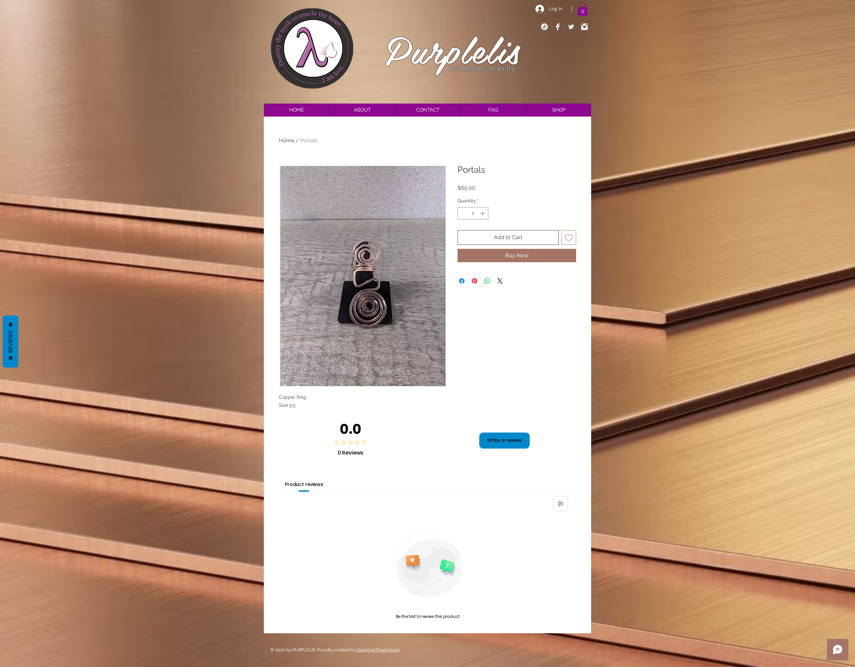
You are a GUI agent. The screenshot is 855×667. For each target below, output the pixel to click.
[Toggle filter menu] (560, 503)
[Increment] (483, 213)
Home (286, 140)
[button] (582, 8)
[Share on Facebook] (462, 281)
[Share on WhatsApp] (487, 281)
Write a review (504, 440)
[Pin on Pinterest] (475, 281)
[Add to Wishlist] (568, 237)
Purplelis (453, 48)
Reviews (10, 341)
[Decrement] (463, 213)
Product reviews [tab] (304, 484)
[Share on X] (500, 281)
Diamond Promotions (378, 649)
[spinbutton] (473, 213)
